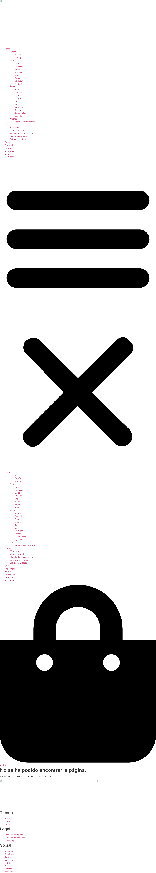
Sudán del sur (21, 113)
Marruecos (19, 107)
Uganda (18, 116)
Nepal (17, 75)
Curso (7, 142)
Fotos (7, 49)
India (17, 63)
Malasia (18, 69)
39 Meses (14, 127)
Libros (8, 124)
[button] (78, 314)
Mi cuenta (9, 157)
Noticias (8, 148)
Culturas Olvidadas (18, 139)
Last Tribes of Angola (19, 136)
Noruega (19, 57)
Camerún (19, 92)
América (13, 119)
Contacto (9, 154)
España (18, 54)
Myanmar (19, 72)
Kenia (17, 101)
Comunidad (10, 151)
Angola (18, 89)
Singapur (19, 81)
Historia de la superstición (22, 133)
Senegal (18, 110)
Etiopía (18, 98)
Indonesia (19, 66)
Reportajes (10, 145)
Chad (17, 95)
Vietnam (18, 84)
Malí (16, 104)
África (12, 86)
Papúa (17, 78)
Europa (13, 51)
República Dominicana (25, 121)
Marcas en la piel (17, 130)
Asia (12, 60)
